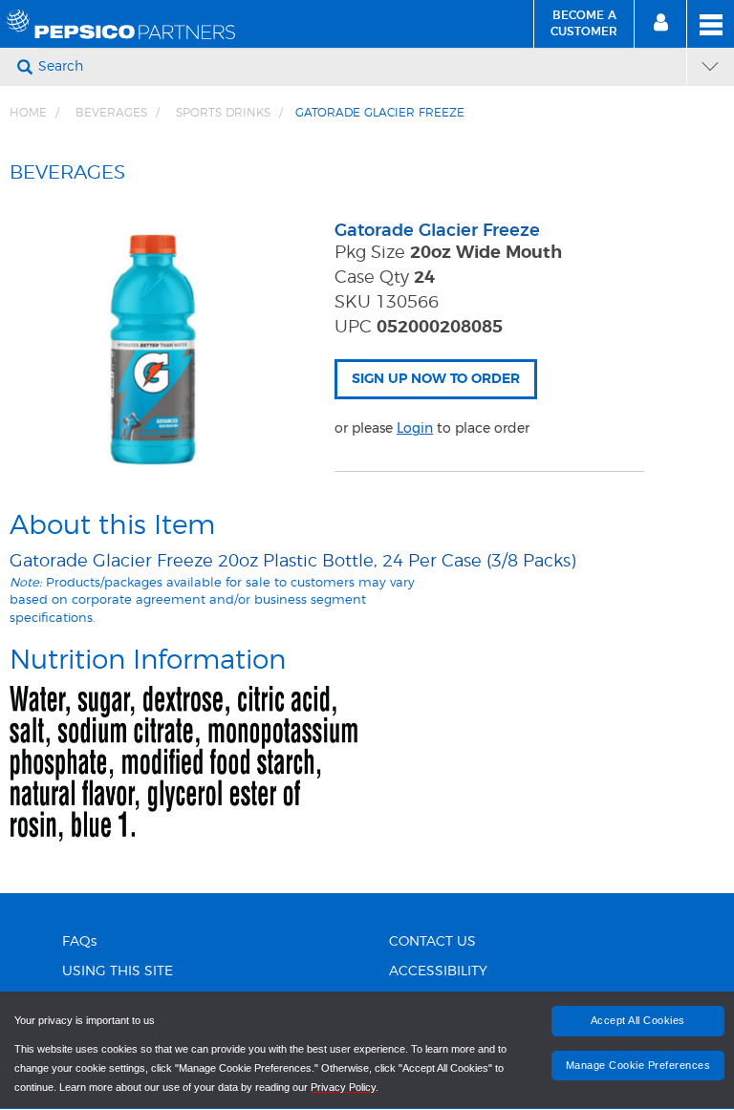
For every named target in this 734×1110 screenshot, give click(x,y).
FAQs (79, 942)
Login (415, 428)
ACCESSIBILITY (438, 971)
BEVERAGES (111, 112)
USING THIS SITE (117, 971)
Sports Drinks (223, 112)
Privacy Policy (343, 1087)
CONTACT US (432, 942)
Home (28, 112)
